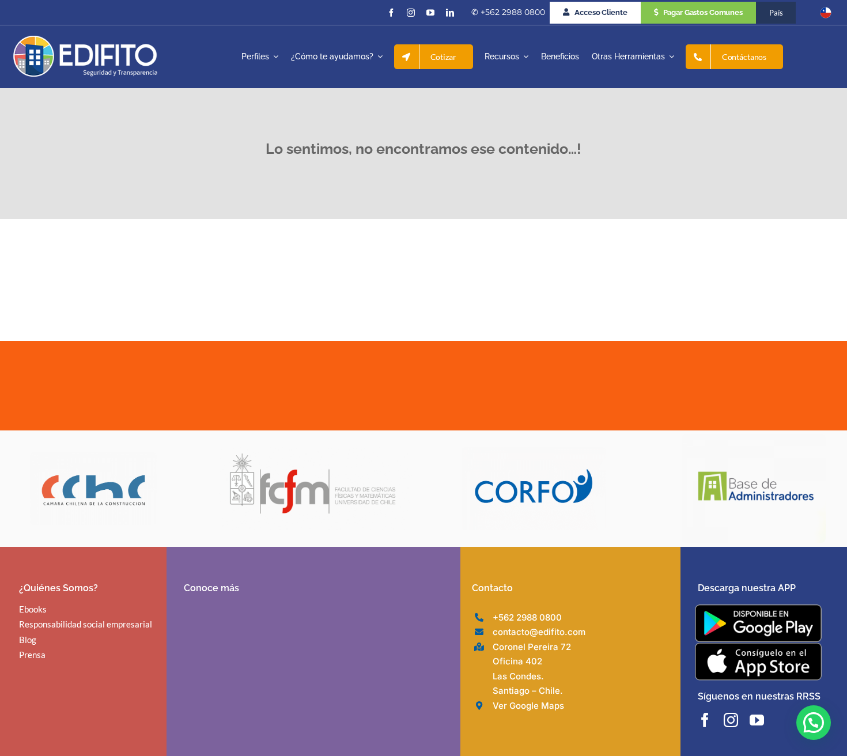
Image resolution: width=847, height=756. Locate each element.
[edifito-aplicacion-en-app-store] (758, 647)
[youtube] (430, 13)
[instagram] (411, 13)
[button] (813, 722)
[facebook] (391, 13)
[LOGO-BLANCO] (85, 40)
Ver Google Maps (528, 705)
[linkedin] (450, 13)
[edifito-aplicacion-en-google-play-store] (758, 609)
